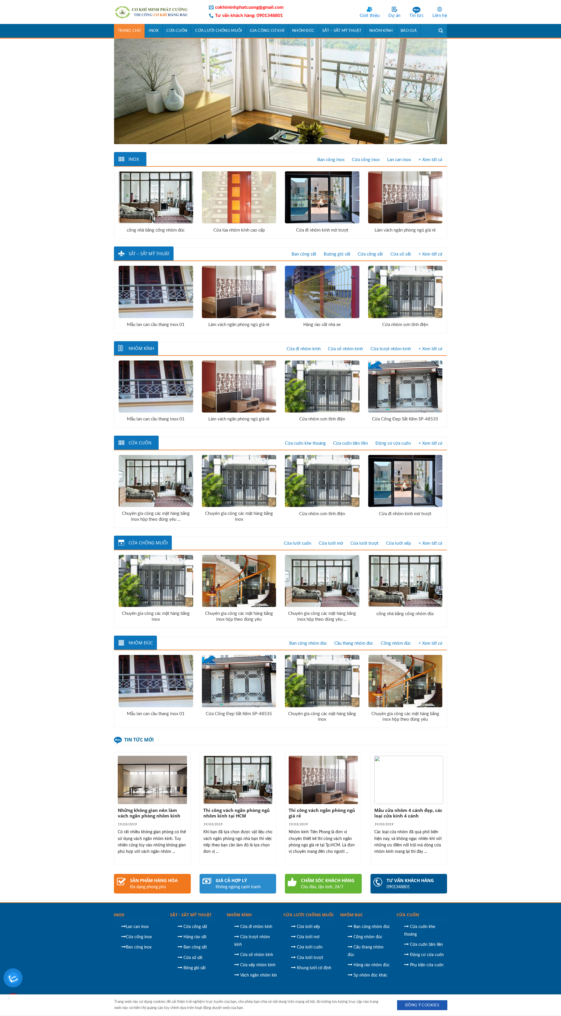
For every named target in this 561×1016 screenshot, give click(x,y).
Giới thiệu (370, 15)
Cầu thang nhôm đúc (353, 643)
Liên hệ (439, 15)
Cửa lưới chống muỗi (218, 30)
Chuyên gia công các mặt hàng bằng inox (239, 516)
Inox (153, 30)
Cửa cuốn (176, 30)
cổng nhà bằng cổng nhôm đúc (156, 230)
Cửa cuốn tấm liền (350, 443)
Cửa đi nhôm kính (304, 349)
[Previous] (128, 91)
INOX (119, 914)
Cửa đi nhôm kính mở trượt (322, 230)
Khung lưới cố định (314, 968)
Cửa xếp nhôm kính (258, 965)
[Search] (441, 30)
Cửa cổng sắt (370, 254)
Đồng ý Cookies (422, 1005)
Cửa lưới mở (331, 543)
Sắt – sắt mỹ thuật (341, 30)
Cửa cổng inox (366, 160)
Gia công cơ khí (267, 30)
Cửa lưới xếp (398, 543)
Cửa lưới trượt (364, 543)
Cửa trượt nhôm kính (390, 349)
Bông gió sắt (194, 968)
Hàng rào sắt (195, 937)
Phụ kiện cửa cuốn (427, 965)
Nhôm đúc (303, 30)
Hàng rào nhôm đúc (372, 965)
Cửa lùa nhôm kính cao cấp (239, 230)
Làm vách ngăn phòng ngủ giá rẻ (405, 230)
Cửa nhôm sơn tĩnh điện (405, 324)
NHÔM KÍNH (239, 914)
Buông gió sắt (337, 254)
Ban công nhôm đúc (308, 643)
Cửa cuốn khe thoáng (305, 443)
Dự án (394, 15)
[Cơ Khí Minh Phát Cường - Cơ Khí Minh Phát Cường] (157, 12)
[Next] (433, 91)
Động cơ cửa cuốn (393, 443)
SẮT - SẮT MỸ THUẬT (191, 914)
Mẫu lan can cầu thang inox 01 (156, 324)
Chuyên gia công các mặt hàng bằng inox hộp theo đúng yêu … (156, 516)
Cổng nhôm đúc (396, 643)
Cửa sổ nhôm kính (345, 349)
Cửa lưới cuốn (297, 543)
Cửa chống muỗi (148, 543)
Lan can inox (399, 160)
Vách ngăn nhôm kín (258, 975)
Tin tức (416, 15)
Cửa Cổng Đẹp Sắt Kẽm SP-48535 (405, 419)
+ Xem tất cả (430, 160)
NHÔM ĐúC (351, 914)
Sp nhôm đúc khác (370, 975)
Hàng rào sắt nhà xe (322, 324)
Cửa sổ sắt (400, 254)
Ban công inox (330, 160)
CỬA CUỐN (407, 914)
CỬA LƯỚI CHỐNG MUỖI (308, 914)
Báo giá (409, 30)
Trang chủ (129, 30)
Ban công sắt (304, 254)
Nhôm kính (381, 30)
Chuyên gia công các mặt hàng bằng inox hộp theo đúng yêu (239, 616)
